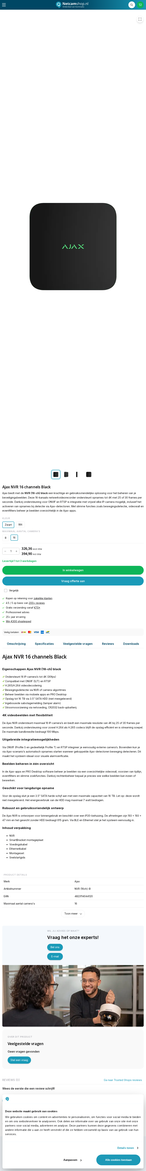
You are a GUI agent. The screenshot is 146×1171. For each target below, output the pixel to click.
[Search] (131, 4)
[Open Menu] (3, 4)
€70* (37, 607)
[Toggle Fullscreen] (140, 19)
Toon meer (71, 913)
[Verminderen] (5, 551)
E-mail (55, 956)
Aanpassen (70, 1159)
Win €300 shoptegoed (18, 621)
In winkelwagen (73, 570)
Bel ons (55, 947)
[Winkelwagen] (140, 4)
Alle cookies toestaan (118, 1159)
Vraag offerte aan (73, 581)
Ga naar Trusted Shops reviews (123, 1080)
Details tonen (125, 1147)
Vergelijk (14, 590)
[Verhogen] (16, 551)
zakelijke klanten (43, 598)
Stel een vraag (19, 1060)
